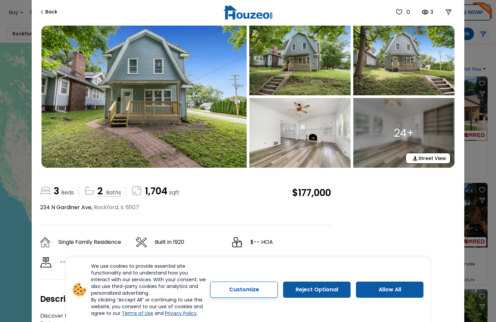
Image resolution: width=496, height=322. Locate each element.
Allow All (390, 289)
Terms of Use (137, 313)
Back (51, 11)
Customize (244, 289)
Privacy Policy (181, 313)
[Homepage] (247, 12)
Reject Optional (317, 289)
